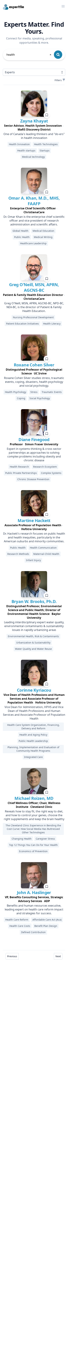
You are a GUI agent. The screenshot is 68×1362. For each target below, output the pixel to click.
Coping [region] (21, 398)
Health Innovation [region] (19, 144)
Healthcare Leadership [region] (33, 243)
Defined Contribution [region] (33, 932)
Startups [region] (45, 150)
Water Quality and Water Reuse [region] (33, 648)
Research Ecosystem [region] (45, 466)
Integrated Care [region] (33, 757)
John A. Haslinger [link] (34, 892)
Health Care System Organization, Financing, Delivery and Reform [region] (33, 726)
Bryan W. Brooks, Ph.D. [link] (34, 601)
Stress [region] (33, 392)
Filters (58, 80)
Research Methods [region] (18, 554)
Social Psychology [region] (39, 398)
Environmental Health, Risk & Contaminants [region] (33, 636)
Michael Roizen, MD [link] (33, 798)
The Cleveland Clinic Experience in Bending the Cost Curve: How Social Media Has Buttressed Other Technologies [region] (33, 829)
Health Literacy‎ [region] (52, 323)
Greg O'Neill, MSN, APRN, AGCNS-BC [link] (34, 287)
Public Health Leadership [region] (33, 741)
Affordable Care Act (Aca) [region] (47, 919)
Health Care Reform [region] (16, 919)
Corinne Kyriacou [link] (34, 690)
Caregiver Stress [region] (45, 838)
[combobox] (29, 54)
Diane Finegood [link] (34, 439)
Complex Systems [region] (51, 473)
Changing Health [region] (22, 838)
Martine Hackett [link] (34, 520)
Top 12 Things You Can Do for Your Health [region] (33, 845)
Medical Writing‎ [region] (43, 237)
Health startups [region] (26, 150)
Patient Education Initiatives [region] (22, 323)
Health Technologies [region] (46, 144)
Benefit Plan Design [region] (45, 926)
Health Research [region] (19, 466)
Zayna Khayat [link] (34, 121)
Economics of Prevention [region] (33, 851)
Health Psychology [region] (15, 392)
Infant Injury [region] (33, 560)
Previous (12, 956)
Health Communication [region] (43, 547)
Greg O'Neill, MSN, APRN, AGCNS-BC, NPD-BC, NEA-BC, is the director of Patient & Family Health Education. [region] (34, 307)
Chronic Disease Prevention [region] (33, 479)
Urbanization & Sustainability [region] (33, 642)
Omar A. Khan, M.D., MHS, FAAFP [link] (34, 200)
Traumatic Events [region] (52, 392)
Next (58, 956)
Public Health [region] (22, 237)
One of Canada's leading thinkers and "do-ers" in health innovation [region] (34, 136)
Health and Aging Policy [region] (33, 734)
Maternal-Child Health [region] (46, 554)
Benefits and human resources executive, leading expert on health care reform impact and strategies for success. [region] (34, 909)
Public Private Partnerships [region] (21, 473)
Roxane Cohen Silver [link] (34, 365)
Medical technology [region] (33, 156)
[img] (34, 104)
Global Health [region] (20, 230)
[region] (34, 127)
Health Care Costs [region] (19, 926)
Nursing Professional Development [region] (33, 317)
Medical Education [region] (43, 230)
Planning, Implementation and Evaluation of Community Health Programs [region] (33, 749)
